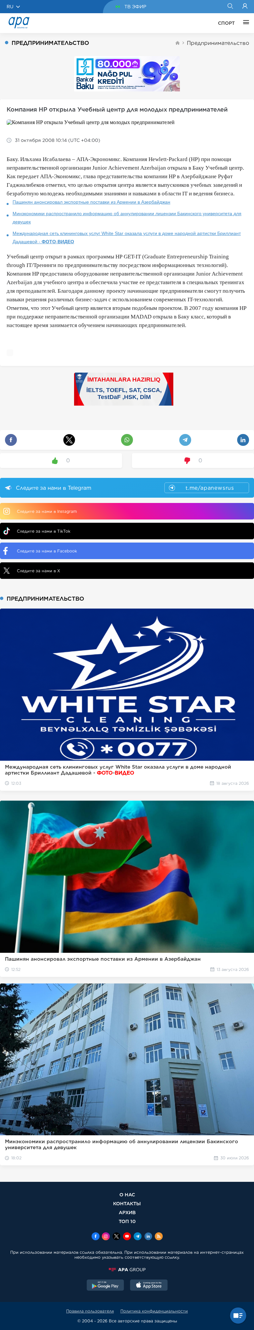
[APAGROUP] (127, 1269)
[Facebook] (96, 1237)
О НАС (127, 1194)
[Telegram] (138, 1237)
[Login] (244, 6)
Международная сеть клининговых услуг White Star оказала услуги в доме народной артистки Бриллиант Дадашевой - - (127, 237)
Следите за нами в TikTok (43, 531)
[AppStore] (149, 1286)
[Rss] (159, 1237)
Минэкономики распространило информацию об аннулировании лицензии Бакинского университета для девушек (127, 217)
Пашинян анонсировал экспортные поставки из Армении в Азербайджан (91, 202)
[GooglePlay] (105, 1286)
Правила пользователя (90, 1311)
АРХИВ (127, 1212)
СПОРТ (226, 23)
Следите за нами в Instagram (47, 511)
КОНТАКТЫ (127, 1203)
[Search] (230, 6)
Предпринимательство (218, 43)
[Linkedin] (148, 1237)
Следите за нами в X (38, 570)
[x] (116, 1237)
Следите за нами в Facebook (47, 551)
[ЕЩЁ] (244, 23)
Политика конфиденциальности (154, 1311)
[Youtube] (127, 1237)
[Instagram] (106, 1237)
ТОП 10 (127, 1221)
